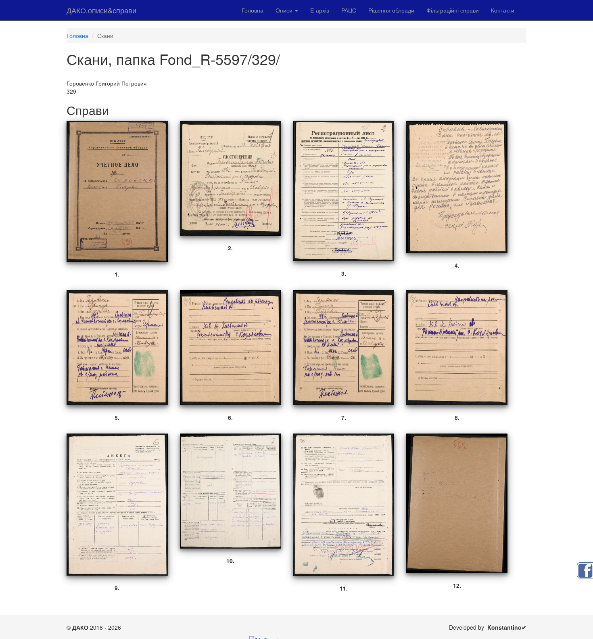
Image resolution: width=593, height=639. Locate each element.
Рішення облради (391, 10)
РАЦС (348, 10)
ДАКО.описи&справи (101, 10)
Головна (252, 10)
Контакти (502, 10)
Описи (285, 10)
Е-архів (319, 10)
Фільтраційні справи (452, 10)
